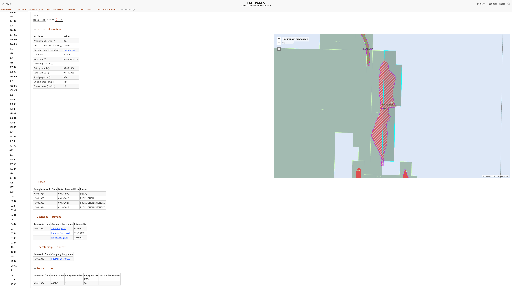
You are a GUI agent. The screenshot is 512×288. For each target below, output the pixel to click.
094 (11, 173)
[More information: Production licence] (54, 41)
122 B (12, 279)
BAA (41, 9)
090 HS (13, 117)
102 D (12, 201)
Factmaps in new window (295, 39)
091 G (12, 145)
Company (70, 9)
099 (11, 191)
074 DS (13, 39)
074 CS (13, 34)
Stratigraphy (110, 9)
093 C (12, 164)
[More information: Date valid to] (48, 73)
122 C (12, 284)
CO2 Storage (20, 9)
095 (11, 182)
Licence (33, 9)
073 (11, 16)
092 (11, 150)
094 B (12, 177)
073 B (12, 21)
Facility (91, 9)
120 (11, 256)
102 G (12, 210)
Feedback (492, 3)
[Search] (508, 3)
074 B (12, 30)
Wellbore (6, 9)
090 (11, 94)
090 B (12, 99)
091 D (12, 136)
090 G (12, 113)
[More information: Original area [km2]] (54, 82)
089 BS (13, 85)
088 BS (13, 76)
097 (11, 187)
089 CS (13, 90)
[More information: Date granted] (48, 68)
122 (11, 275)
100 (11, 196)
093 (11, 154)
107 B (12, 233)
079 (11, 57)
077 (11, 48)
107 (11, 228)
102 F (12, 205)
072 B (12, 11)
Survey (81, 9)
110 (11, 247)
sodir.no (481, 3)
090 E (12, 108)
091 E (12, 141)
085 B (12, 67)
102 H (12, 214)
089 (11, 81)
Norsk (502, 3)
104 (11, 219)
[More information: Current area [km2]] (54, 86)
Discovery (58, 9)
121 (11, 270)
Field (48, 9)
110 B (12, 251)
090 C (12, 104)
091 (11, 131)
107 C (12, 238)
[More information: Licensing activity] (52, 64)
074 (11, 25)
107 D (12, 242)
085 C (12, 71)
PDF (60, 19)
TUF (99, 9)
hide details (39, 20)
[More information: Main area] (45, 59)
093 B (12, 159)
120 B (12, 261)
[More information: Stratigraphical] (50, 77)
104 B (12, 224)
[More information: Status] (41, 55)
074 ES (13, 44)
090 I (12, 122)
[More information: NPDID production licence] (61, 46)
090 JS (12, 127)
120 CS (13, 265)
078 (11, 53)
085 (11, 62)
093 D (12, 168)
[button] (279, 49)
